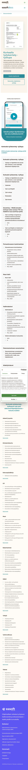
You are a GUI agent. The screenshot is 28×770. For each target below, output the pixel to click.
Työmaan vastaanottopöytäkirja (12, 679)
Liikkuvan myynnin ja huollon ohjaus (11, 742)
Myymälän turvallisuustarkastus (12, 523)
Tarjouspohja (8, 689)
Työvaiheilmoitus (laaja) (10, 681)
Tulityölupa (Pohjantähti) (10, 627)
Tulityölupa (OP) (8, 625)
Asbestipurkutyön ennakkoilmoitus (13, 425)
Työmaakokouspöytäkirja (10, 567)
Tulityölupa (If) (8, 620)
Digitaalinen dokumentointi (9, 739)
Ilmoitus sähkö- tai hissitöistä (11, 582)
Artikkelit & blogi (6, 752)
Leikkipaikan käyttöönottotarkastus (13, 527)
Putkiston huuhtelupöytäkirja (11, 504)
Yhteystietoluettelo (9, 687)
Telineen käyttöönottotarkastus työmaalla (14, 651)
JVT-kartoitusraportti (9, 557)
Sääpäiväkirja (8, 672)
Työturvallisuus (7, 71)
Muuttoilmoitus (8, 458)
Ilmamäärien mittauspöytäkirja (12, 508)
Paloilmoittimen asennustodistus (12, 607)
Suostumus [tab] (5, 373)
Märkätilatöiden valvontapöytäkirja (12, 506)
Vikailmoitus (7, 456)
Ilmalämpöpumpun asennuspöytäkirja (13, 502)
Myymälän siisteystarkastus (11, 529)
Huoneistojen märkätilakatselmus (12, 550)
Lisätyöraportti (8, 531)
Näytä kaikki (5, 438)
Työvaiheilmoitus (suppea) (11, 683)
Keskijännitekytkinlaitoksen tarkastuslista (14, 594)
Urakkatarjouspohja (9, 685)
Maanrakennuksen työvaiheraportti (13, 565)
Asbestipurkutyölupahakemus (11, 423)
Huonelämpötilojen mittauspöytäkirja (13, 486)
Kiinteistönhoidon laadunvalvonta (12, 446)
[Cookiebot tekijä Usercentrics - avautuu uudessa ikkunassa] (21, 370)
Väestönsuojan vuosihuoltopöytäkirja (13, 454)
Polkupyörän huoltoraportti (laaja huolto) (14, 538)
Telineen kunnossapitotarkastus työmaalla (14, 641)
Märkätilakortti (8, 496)
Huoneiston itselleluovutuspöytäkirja (13, 563)
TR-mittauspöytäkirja (9, 555)
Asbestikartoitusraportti (10, 421)
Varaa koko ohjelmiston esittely (14, 82)
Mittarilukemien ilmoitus (10, 460)
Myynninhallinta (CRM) (7, 736)
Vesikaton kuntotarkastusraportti (12, 450)
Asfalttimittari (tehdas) (10, 657)
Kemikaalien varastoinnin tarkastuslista (13, 659)
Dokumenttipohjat (7, 13)
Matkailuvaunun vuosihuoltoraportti (13, 525)
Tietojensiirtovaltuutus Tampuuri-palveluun (15, 462)
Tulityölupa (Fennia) (9, 618)
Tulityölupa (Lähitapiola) (10, 622)
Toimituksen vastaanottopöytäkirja (13, 676)
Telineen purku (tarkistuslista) (11, 661)
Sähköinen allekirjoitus (7, 745)
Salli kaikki (14, 395)
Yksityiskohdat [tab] (14, 373)
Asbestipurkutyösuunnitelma (11, 427)
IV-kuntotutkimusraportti (10, 490)
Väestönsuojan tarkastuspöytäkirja (12, 452)
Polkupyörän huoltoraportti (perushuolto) (14, 533)
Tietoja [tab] (23, 373)
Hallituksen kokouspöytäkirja (11, 475)
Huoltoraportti (8, 464)
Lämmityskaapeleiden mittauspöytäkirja (14, 602)
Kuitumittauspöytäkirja (10, 599)
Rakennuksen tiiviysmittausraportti (13, 569)
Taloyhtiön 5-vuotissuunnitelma (12, 674)
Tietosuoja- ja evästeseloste (17, 764)
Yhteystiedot (5, 758)
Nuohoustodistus (9, 540)
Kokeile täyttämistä (14, 76)
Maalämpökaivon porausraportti (12, 553)
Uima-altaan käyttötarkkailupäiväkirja (13, 448)
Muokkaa (13, 399)
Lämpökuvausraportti (9, 535)
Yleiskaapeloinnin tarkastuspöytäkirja (13, 591)
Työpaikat (4, 755)
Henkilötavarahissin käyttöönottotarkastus (14, 649)
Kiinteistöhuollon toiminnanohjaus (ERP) (12, 733)
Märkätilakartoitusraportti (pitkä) (12, 488)
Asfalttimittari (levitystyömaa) (11, 647)
